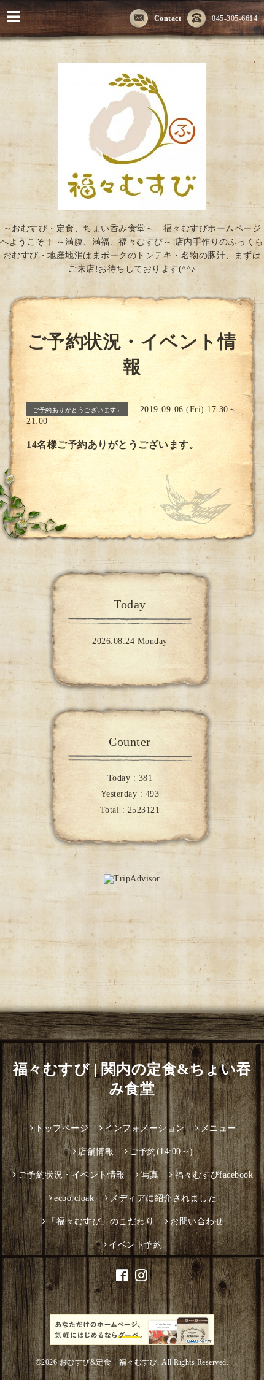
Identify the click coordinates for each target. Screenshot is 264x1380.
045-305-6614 (234, 18)
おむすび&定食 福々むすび (109, 1362)
